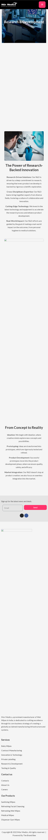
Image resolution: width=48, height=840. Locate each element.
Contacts (5, 780)
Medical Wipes (7, 815)
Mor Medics (23, 832)
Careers (4, 789)
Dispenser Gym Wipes (10, 819)
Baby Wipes (6, 746)
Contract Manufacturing (11, 750)
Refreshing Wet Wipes (10, 811)
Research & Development (12, 763)
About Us (5, 785)
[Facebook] (26, 516)
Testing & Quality (8, 768)
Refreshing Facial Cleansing (12, 806)
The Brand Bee (29, 835)
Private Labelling (8, 759)
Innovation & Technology (11, 755)
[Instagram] (22, 516)
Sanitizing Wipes (8, 802)
